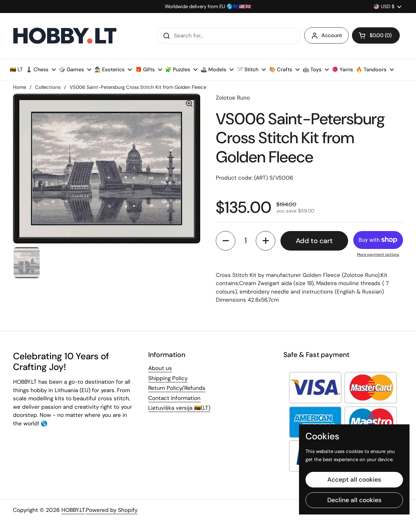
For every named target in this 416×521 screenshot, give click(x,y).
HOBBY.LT (73, 510)
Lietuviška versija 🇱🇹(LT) (179, 407)
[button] (376, 35)
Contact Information (174, 398)
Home (19, 87)
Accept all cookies (354, 479)
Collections (47, 87)
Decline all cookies (354, 500)
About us (160, 368)
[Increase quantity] (265, 241)
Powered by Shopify (111, 510)
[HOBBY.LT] (65, 36)
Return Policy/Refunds (176, 387)
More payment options (378, 254)
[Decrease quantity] (225, 241)
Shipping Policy (168, 378)
